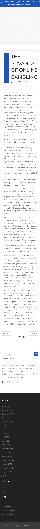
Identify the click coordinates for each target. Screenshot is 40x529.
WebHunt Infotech (31, 525)
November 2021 (8, 460)
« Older (6, 333)
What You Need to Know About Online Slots (18, 365)
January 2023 (7, 406)
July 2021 (5, 476)
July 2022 (5, 429)
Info (23, 82)
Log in (4, 503)
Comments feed (8, 510)
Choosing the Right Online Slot (13, 377)
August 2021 (6, 472)
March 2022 (6, 445)
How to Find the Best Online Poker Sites (17, 368)
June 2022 (5, 433)
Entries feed (6, 507)
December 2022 (8, 410)
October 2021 (7, 464)
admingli (15, 82)
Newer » (34, 333)
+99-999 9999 (8, 2)
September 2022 (8, 422)
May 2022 (5, 437)
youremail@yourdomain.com (19, 5)
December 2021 (8, 456)
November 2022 (8, 414)
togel (4, 491)
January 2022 (7, 452)
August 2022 (6, 425)
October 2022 (7, 418)
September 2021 (8, 468)
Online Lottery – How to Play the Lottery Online (20, 374)
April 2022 (5, 441)
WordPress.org (7, 514)
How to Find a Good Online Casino (15, 371)
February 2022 (7, 449)
